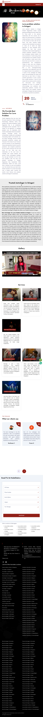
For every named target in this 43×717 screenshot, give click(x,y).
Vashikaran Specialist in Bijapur (28, 584)
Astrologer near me (6, 592)
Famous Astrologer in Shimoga (28, 660)
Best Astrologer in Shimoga (7, 660)
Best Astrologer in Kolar (6, 683)
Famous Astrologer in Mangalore (28, 649)
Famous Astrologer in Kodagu (28, 692)
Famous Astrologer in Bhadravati (28, 679)
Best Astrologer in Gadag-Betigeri (8, 673)
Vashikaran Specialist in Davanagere (29, 582)
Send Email (21, 515)
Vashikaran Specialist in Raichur (28, 590)
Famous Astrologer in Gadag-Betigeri (29, 673)
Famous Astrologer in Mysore (28, 645)
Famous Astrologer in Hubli (27, 647)
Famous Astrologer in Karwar (28, 698)
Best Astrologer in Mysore (7, 645)
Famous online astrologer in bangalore (9, 580)
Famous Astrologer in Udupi (27, 675)
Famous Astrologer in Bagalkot (28, 690)
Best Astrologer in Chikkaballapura (9, 707)
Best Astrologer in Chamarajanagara (9, 709)
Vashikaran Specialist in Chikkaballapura (30, 633)
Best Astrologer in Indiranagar (8, 618)
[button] (3, 11)
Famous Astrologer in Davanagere (28, 656)
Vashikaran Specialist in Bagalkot (28, 616)
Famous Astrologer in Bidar (27, 666)
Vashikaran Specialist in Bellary (28, 626)
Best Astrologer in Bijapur (7, 658)
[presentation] (19, 471)
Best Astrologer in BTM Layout (8, 616)
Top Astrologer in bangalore (7, 586)
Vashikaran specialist (6, 601)
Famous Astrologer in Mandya (28, 685)
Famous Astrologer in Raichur (28, 664)
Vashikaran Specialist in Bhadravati (29, 605)
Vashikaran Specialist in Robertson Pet (29, 603)
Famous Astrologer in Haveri (27, 696)
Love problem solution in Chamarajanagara (30, 709)
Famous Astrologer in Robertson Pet (29, 677)
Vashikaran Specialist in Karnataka (29, 567)
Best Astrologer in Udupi (7, 675)
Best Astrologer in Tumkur (7, 662)
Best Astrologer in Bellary (7, 700)
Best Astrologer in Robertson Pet (8, 677)
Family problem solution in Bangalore (9, 567)
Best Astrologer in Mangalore (8, 649)
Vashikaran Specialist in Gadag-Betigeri (30, 599)
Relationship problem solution (8, 609)
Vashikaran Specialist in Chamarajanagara (30, 635)
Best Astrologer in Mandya (7, 685)
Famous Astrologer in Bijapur (28, 658)
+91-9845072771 (30, 104)
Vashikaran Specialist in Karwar (28, 624)
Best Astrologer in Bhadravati (8, 679)
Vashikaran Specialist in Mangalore (29, 575)
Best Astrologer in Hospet (7, 668)
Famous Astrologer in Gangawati (28, 702)
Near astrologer (5, 590)
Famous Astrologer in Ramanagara (29, 694)
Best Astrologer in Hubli (7, 647)
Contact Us (38, 4)
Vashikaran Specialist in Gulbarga (28, 580)
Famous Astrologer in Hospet (28, 668)
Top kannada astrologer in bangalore (9, 575)
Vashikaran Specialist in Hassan (28, 597)
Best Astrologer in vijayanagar (8, 614)
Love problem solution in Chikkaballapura (30, 707)
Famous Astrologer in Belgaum (28, 651)
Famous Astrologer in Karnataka (28, 641)
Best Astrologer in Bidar (6, 666)
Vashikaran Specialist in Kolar (28, 609)
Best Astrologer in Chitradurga (8, 681)
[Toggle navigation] (3, 4)
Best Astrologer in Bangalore (7, 643)
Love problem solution (6, 597)
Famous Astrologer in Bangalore (28, 643)
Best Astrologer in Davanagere (8, 656)
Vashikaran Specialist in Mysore (28, 571)
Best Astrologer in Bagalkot (7, 690)
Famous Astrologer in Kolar (27, 683)
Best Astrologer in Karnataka (7, 641)
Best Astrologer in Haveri (7, 696)
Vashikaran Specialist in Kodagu (28, 618)
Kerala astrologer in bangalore (8, 573)
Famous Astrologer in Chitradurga (29, 681)
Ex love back (4, 607)
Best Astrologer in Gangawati (8, 702)
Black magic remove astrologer (8, 605)
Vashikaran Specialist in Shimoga (28, 586)
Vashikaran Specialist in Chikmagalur (29, 614)
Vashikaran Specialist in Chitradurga (29, 607)
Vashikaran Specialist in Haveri (28, 622)
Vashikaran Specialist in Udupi (28, 601)
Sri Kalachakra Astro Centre (14, 713)
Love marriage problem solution (8, 603)
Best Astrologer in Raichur (7, 664)
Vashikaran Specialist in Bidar (28, 592)
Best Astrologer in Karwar (7, 698)
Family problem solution (7, 599)
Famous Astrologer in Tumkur (28, 662)
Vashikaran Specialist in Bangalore (29, 569)
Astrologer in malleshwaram (7, 571)
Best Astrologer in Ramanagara (8, 694)
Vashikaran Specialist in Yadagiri (28, 631)
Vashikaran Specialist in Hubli (28, 573)
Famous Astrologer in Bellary (28, 700)
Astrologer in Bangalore (6, 569)
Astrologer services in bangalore (8, 582)
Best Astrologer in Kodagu (7, 692)
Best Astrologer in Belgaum (7, 651)
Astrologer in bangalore (6, 588)
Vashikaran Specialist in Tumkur (28, 588)
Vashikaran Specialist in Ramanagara (29, 620)
